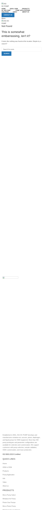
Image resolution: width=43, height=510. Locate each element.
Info (4, 478)
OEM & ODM (7, 467)
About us (6, 486)
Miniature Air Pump (9, 499)
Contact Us (8, 15)
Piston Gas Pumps (9, 502)
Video (4, 482)
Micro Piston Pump (9, 506)
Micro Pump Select (9, 495)
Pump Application (8, 475)
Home (5, 463)
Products (6, 471)
